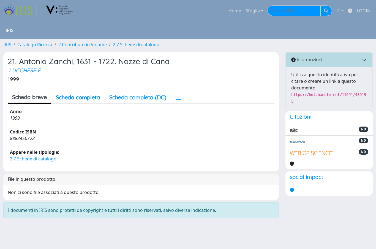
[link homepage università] (59, 10)
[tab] (178, 97)
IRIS (7, 45)
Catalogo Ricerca (34, 45)
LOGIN (363, 11)
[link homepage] (20, 10)
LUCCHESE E (24, 70)
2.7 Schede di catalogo (136, 45)
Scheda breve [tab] (29, 97)
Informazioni (309, 59)
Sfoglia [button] (253, 11)
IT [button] (338, 11)
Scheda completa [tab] (78, 97)
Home (234, 11)
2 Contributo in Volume (82, 45)
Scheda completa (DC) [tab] (137, 97)
